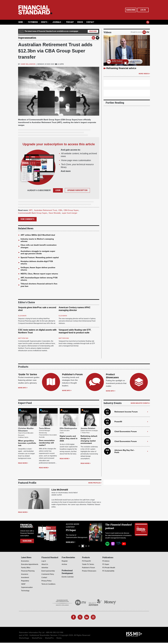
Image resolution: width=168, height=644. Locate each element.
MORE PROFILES (94, 483)
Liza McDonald (59, 489)
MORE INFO (22, 388)
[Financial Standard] (35, 9)
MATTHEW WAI (23, 338)
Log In (143, 10)
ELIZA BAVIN (22, 315)
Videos (80, 22)
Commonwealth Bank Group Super (32, 213)
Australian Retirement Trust (45, 210)
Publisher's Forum (72, 374)
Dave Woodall (54, 213)
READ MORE (22, 463)
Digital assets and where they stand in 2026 (68, 438)
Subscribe (130, 10)
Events (44, 22)
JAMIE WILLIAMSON (28, 64)
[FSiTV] (145, 32)
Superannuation (27, 37)
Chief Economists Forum (125, 431)
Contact (90, 22)
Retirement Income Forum (126, 412)
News (20, 22)
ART (31, 210)
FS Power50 (33, 22)
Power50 (118, 422)
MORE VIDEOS (144, 77)
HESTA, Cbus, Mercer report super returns (39, 274)
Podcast (70, 22)
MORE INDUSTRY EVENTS (140, 403)
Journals (56, 22)
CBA (60, 210)
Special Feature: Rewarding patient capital (40, 257)
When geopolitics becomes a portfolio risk (27, 443)
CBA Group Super (71, 210)
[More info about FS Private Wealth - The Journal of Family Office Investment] (95, 532)
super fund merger (69, 213)
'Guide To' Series (27, 374)
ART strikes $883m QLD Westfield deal (38, 235)
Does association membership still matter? (47, 442)
